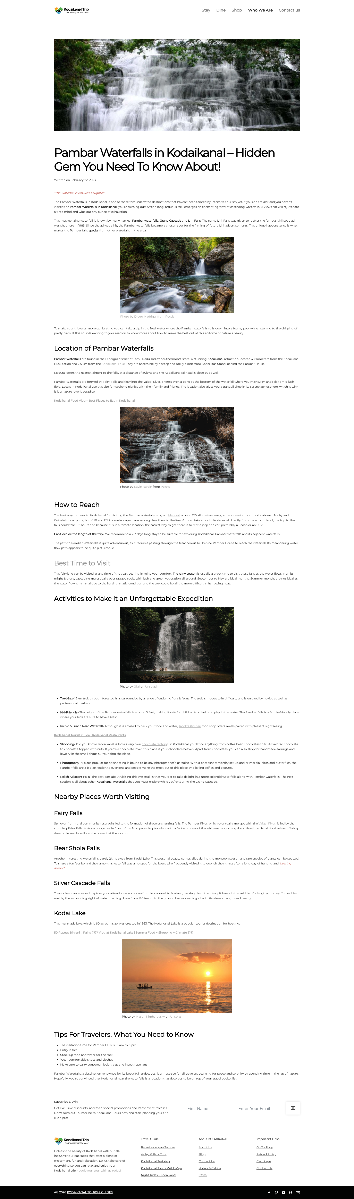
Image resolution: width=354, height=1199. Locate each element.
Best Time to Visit (82, 563)
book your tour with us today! (99, 1170)
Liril (280, 220)
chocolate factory (154, 744)
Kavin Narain (143, 486)
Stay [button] (206, 10)
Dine (221, 10)
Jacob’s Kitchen (190, 726)
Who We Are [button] (260, 10)
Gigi (137, 686)
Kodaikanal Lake (113, 364)
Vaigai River (267, 823)
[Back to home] (71, 10)
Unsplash (151, 686)
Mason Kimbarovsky (150, 1016)
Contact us (289, 10)
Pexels (165, 486)
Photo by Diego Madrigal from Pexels (147, 316)
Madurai (174, 515)
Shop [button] (237, 10)
